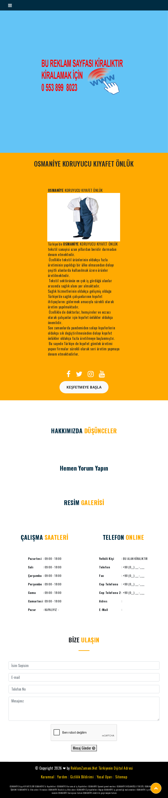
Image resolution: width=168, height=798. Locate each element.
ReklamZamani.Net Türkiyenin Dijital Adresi (102, 768)
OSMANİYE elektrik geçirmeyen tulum (100, 793)
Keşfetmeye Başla (84, 387)
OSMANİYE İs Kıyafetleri (45, 786)
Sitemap (121, 776)
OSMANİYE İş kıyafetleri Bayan (90, 789)
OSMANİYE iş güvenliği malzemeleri (120, 789)
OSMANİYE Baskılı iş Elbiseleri (62, 789)
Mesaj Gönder (82, 748)
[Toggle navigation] (10, 5)
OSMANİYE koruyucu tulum (70, 793)
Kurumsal (47, 776)
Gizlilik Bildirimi (82, 776)
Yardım (62, 776)
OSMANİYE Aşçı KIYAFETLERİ (22, 786)
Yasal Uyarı (104, 776)
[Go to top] (155, 788)
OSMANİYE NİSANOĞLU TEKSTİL (130, 786)
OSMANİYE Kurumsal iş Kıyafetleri (72, 786)
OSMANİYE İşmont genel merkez (102, 786)
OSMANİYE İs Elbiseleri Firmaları (33, 789)
